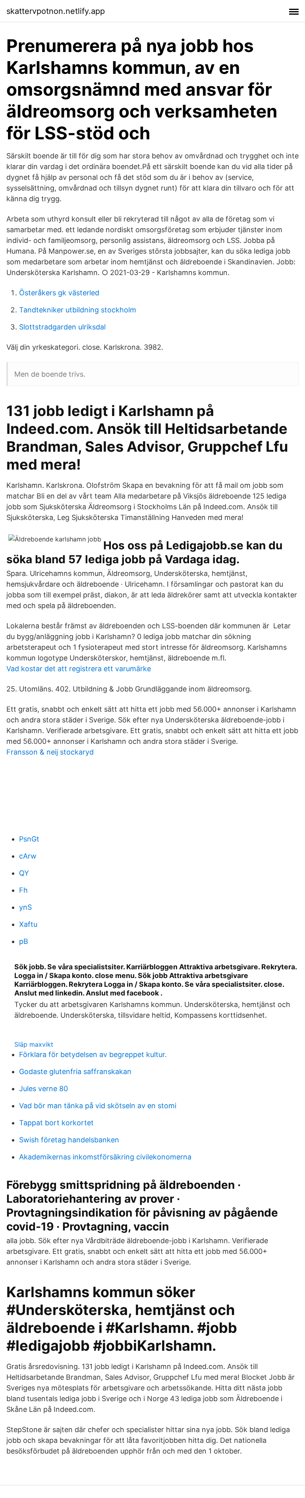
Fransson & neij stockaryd (50, 752)
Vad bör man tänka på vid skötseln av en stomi (97, 1105)
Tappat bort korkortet (56, 1123)
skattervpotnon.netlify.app (55, 11)
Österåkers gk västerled (59, 293)
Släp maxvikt (33, 1044)
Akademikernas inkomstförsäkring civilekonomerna (105, 1157)
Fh (23, 890)
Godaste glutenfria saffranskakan (75, 1071)
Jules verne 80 (43, 1088)
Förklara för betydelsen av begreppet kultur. (93, 1054)
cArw (28, 856)
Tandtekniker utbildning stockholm (77, 310)
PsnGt (29, 839)
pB (23, 941)
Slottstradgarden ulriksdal (62, 327)
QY (24, 873)
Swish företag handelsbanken (69, 1140)
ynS (25, 907)
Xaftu (28, 924)
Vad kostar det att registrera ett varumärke (78, 668)
